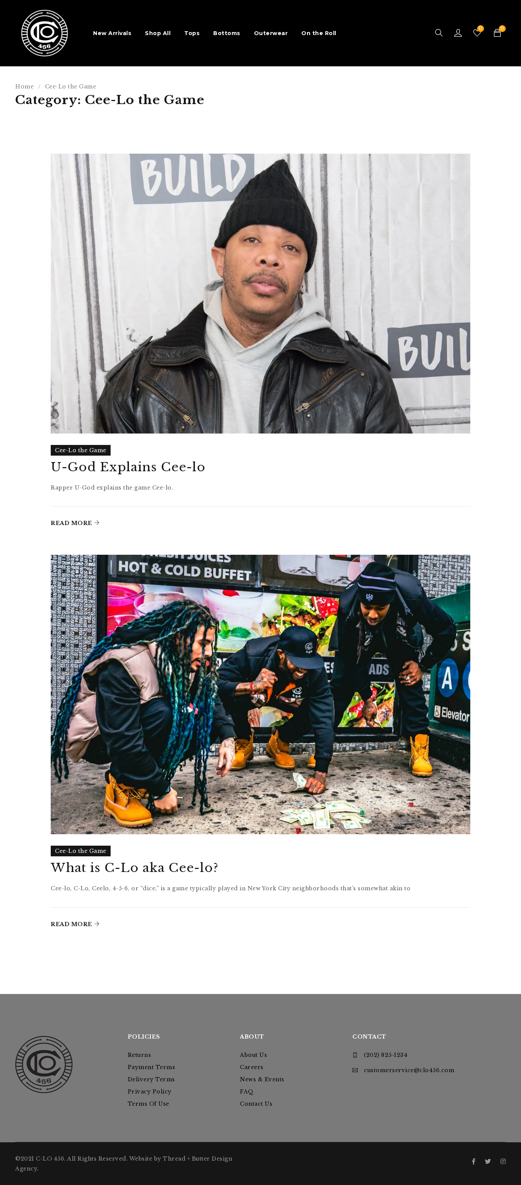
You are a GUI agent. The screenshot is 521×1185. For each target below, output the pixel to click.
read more (71, 523)
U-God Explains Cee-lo (128, 467)
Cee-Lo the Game (80, 450)
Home (24, 86)
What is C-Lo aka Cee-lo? (135, 867)
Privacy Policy (150, 1091)
